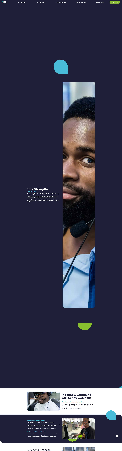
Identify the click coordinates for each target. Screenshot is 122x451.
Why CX (22, 2)
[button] (61, 2)
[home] (4, 2)
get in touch (115, 2)
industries (40, 2)
